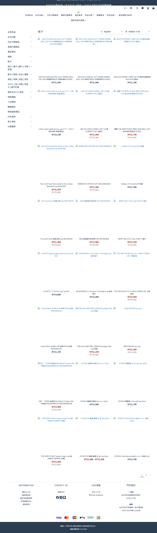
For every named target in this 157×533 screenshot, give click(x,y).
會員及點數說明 (26, 498)
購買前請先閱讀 (77, 20)
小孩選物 (12, 101)
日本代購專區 (53, 15)
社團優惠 (12, 126)
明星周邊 (12, 96)
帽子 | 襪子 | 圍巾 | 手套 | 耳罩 (18, 68)
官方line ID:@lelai (96, 495)
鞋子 (10, 61)
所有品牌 (110, 15)
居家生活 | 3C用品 (15, 91)
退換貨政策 (26, 495)
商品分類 (88, 15)
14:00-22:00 (131, 498)
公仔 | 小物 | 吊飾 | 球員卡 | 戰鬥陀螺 (18, 86)
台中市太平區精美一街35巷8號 (131, 507)
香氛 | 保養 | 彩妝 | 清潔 (18, 79)
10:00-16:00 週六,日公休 (131, 510)
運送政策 (26, 504)
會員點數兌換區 (125, 15)
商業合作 (61, 492)
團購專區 (100, 15)
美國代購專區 (66, 15)
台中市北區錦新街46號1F (131, 495)
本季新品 (29, 15)
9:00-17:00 (96, 492)
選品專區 (78, 15)
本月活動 (39, 15)
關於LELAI (26, 492)
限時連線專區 (14, 111)
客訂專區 (12, 121)
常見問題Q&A (26, 501)
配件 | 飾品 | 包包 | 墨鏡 (18, 74)
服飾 (10, 56)
